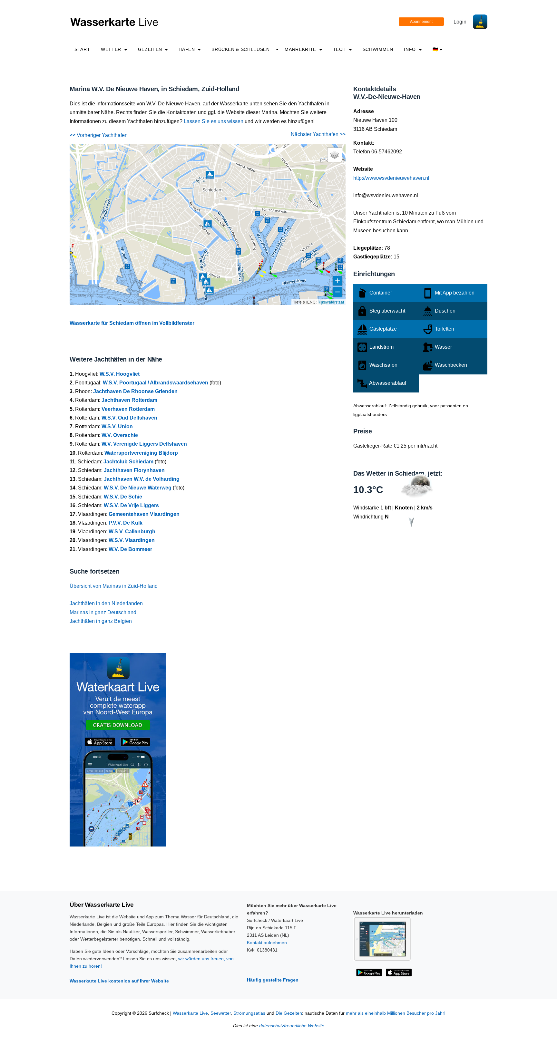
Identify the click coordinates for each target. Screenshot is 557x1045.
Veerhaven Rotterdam (128, 409)
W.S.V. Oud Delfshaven (129, 418)
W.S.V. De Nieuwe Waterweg (137, 487)
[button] (254, 303)
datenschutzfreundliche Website (291, 1025)
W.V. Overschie (120, 435)
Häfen (187, 49)
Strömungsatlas (249, 1013)
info (410, 49)
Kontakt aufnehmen (267, 942)
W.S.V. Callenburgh (132, 531)
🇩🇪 (435, 49)
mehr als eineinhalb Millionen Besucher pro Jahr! (395, 1013)
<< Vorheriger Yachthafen (99, 135)
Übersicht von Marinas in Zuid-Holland (114, 586)
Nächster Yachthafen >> (318, 134)
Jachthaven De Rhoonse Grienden (135, 391)
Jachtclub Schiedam (128, 461)
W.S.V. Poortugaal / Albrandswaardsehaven (155, 382)
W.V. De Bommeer (130, 549)
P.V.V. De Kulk (125, 523)
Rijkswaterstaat (331, 302)
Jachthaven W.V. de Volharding (142, 479)
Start (82, 49)
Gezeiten (151, 49)
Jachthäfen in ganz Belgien (101, 621)
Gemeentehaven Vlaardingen (144, 514)
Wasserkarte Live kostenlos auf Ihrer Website (119, 980)
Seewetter (220, 1013)
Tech (340, 49)
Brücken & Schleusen (240, 49)
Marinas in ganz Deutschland (103, 612)
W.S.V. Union (117, 426)
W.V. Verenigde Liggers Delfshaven (144, 444)
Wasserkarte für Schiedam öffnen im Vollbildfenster (132, 323)
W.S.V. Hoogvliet (120, 374)
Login (460, 21)
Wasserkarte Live (190, 1013)
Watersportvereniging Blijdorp (141, 453)
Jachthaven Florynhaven (134, 470)
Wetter (111, 49)
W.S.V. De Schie (123, 496)
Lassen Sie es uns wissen (213, 121)
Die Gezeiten (289, 1013)
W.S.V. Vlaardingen (132, 540)
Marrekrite (301, 49)
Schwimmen (378, 49)
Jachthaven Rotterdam (129, 400)
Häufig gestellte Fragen (272, 979)
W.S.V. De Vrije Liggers (131, 505)
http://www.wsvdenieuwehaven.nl (391, 178)
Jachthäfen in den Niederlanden (106, 603)
